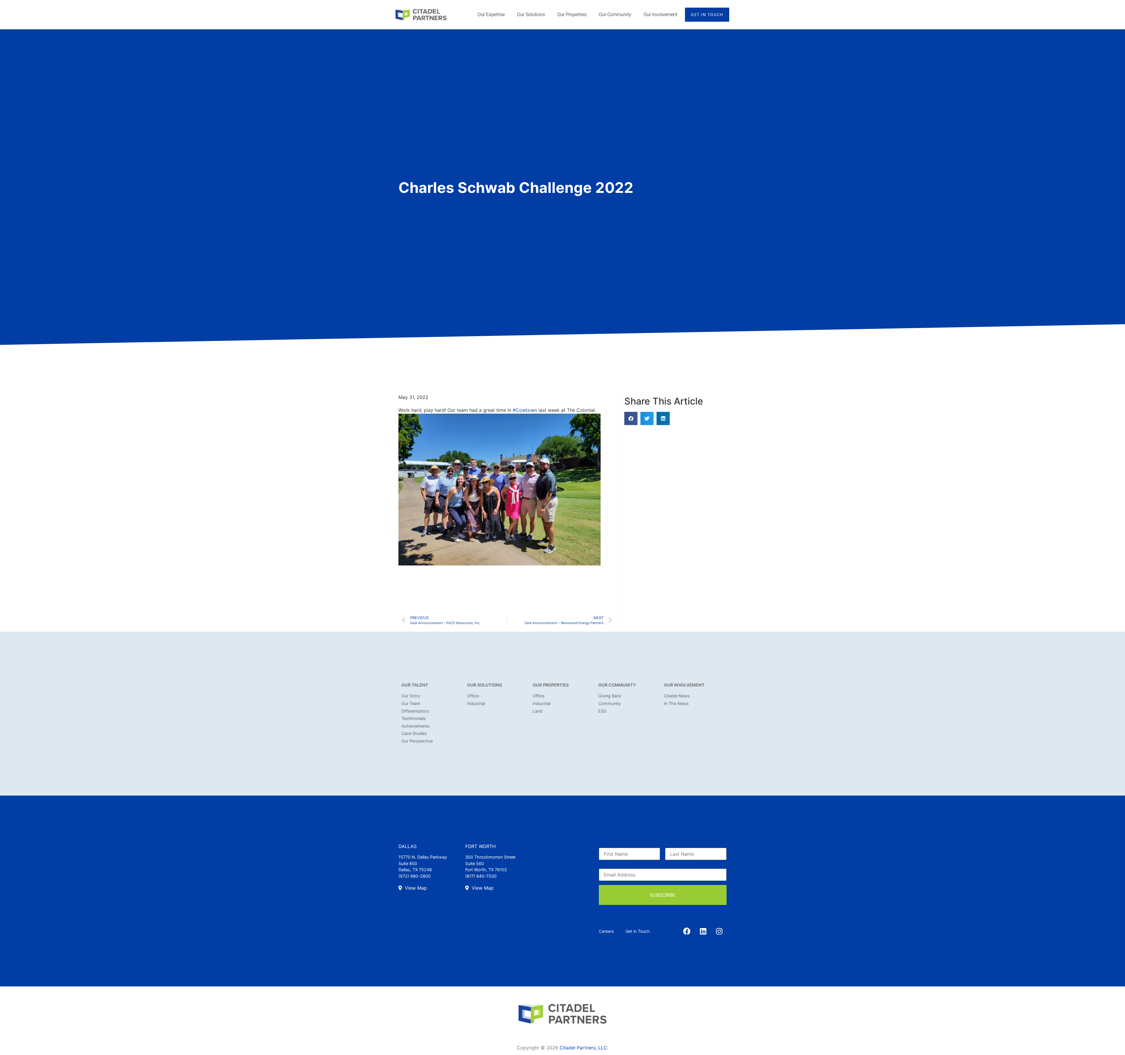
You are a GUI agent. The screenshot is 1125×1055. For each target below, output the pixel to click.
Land (537, 711)
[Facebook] (687, 931)
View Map (415, 888)
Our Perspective (417, 740)
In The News (676, 703)
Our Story (410, 695)
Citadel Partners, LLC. (584, 1048)
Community (609, 703)
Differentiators (415, 711)
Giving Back (609, 695)
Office (473, 695)
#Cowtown (525, 410)
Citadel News (677, 695)
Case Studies (414, 733)
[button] (631, 418)
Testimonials (413, 718)
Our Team (410, 703)
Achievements (415, 725)
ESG (602, 711)
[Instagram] (719, 931)
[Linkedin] (703, 931)
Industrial (476, 703)
